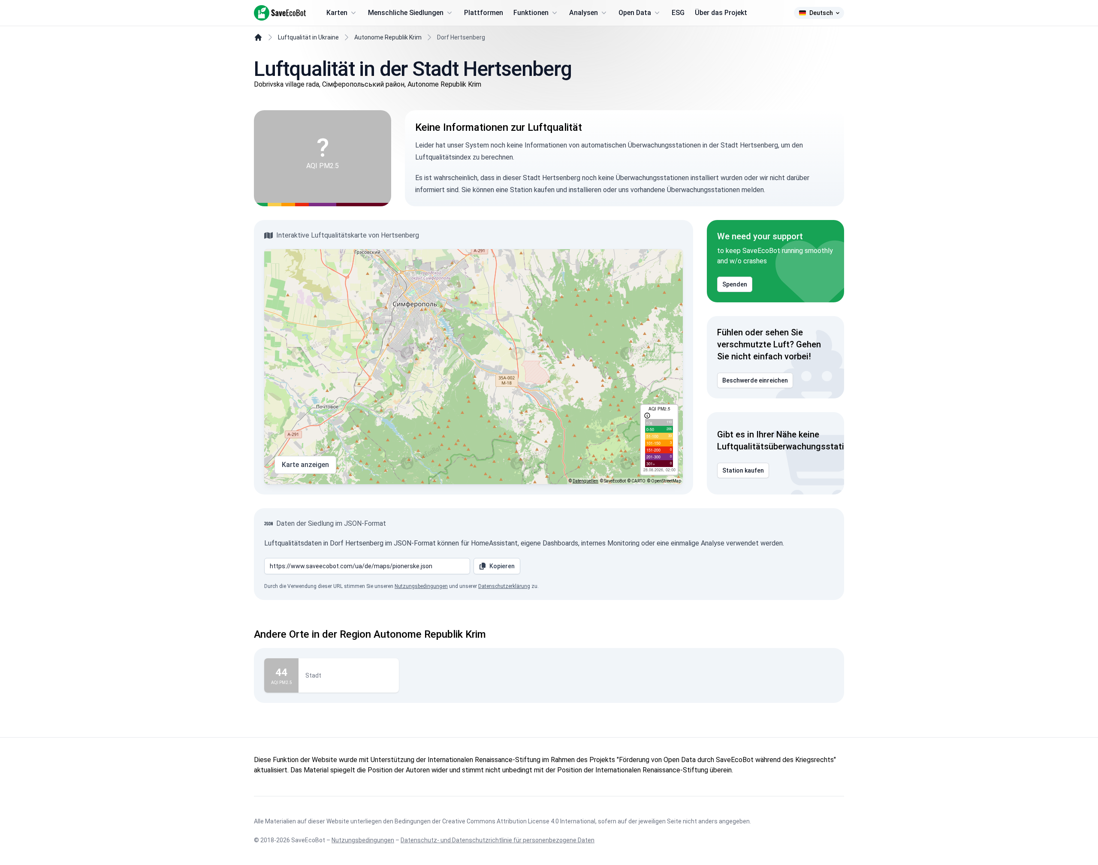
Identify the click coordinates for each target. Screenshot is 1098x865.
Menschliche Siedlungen (405, 13)
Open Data (634, 13)
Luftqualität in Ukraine (308, 37)
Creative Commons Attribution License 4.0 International (518, 821)
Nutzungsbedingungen (421, 586)
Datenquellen (585, 481)
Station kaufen (743, 470)
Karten (336, 13)
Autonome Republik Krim (388, 37)
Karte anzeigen (305, 465)
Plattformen (483, 13)
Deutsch (821, 12)
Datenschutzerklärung (504, 586)
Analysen (583, 13)
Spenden (734, 284)
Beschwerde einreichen (755, 380)
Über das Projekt (721, 13)
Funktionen (531, 13)
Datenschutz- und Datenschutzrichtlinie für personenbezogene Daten (497, 840)
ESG (678, 13)
